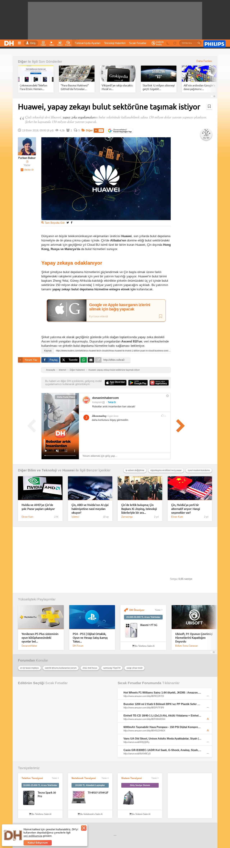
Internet (62, 370)
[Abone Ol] (27, 169)
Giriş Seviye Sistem (140, 785)
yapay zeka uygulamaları (79, 117)
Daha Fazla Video (66, 397)
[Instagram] (86, 400)
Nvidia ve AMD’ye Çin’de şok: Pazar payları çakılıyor (38, 506)
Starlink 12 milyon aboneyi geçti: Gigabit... (159, 87)
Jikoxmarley (99, 415)
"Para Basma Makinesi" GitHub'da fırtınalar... (75, 87)
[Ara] (199, 43)
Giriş (33, 43)
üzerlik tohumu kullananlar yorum (61, 668)
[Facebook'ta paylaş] (71, 222)
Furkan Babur (27, 157)
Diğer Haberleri (77, 370)
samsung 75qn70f (111, 668)
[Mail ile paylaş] (91, 360)
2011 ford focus (90, 668)
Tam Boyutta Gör (55, 222)
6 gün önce (112, 416)
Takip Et (112, 402)
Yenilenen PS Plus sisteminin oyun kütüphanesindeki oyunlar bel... (40, 637)
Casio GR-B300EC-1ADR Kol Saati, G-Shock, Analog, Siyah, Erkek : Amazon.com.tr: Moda (162, 750)
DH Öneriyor (136, 610)
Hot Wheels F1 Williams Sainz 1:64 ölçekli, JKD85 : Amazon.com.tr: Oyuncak (162, 692)
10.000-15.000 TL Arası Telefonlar (40, 785)
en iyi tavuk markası (29, 668)
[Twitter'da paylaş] (67, 222)
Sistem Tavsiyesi (131, 778)
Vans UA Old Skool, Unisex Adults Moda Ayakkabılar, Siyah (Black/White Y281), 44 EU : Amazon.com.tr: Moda (162, 738)
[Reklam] (214, 43)
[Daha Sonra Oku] (209, 106)
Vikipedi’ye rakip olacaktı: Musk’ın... (117, 87)
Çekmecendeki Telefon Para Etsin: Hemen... (33, 87)
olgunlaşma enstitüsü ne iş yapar (166, 470)
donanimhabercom (105, 398)
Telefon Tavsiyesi (32, 778)
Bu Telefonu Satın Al (144, 646)
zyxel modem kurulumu (199, 470)
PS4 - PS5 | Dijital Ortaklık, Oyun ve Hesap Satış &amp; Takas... (90, 637)
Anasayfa (50, 370)
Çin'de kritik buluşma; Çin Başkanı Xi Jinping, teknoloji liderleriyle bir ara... (139, 508)
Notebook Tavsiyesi (84, 778)
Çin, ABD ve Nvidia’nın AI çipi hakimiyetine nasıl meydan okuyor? (90, 508)
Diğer (22, 61)
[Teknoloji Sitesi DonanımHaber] (9, 42)
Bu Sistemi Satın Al (141, 814)
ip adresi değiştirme (135, 470)
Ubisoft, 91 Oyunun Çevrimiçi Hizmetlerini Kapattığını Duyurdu (194, 637)
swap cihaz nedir (134, 668)
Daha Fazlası (204, 61)
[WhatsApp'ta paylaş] (83, 360)
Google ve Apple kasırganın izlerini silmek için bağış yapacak (119, 307)
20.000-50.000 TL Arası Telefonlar (143, 617)
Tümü (157, 610)
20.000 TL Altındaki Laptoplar (90, 785)
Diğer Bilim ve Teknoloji (37, 470)
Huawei (68, 470)
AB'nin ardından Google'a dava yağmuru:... (199, 87)
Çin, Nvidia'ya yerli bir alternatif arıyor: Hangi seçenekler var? (185, 508)
